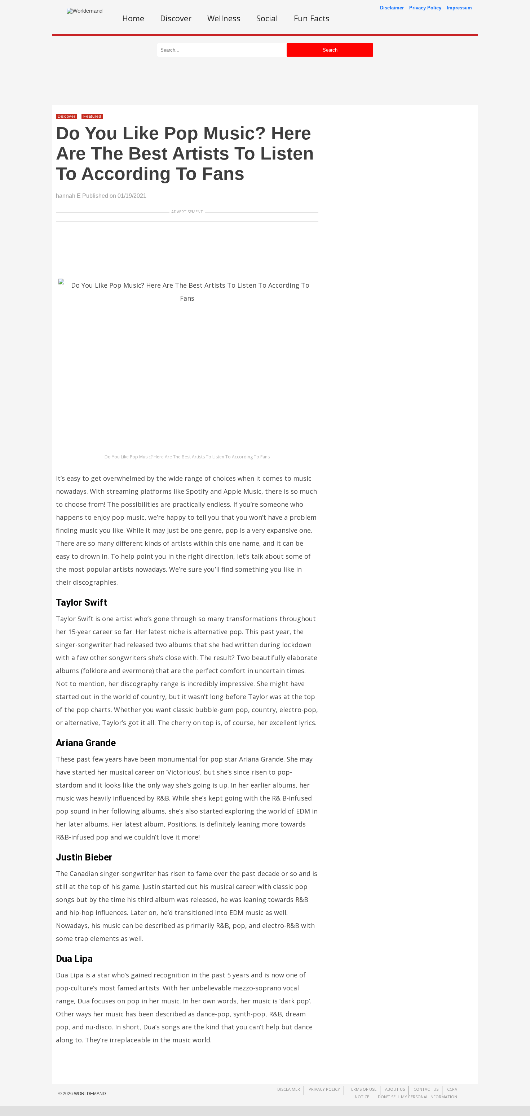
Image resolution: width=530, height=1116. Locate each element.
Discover (175, 18)
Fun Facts (312, 18)
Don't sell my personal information (417, 1096)
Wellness (223, 18)
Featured (92, 116)
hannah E (68, 196)
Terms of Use (362, 1089)
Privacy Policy (425, 7)
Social (267, 18)
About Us (395, 1089)
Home (133, 18)
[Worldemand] (84, 11)
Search (330, 50)
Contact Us (426, 1089)
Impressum (459, 7)
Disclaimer (392, 7)
